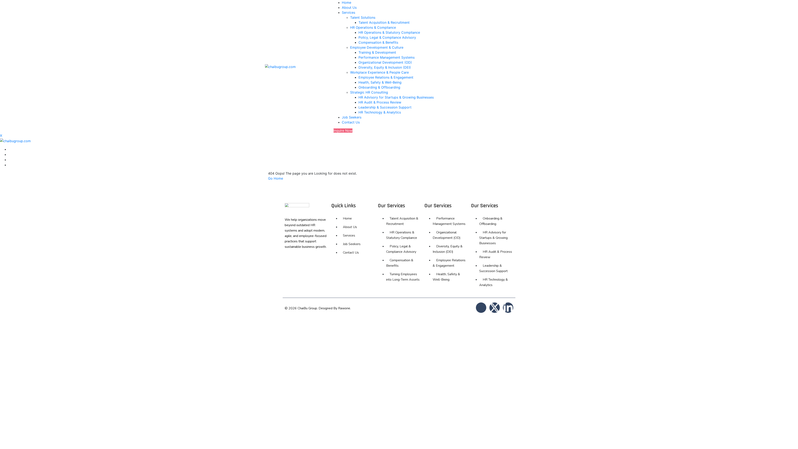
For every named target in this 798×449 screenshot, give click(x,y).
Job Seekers (351, 117)
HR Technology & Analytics (379, 112)
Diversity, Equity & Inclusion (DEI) (384, 67)
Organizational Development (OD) (385, 62)
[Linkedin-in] (508, 307)
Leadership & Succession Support (384, 107)
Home (346, 2)
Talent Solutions (362, 17)
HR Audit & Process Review (379, 102)
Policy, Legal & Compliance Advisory (387, 37)
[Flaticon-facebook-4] (481, 307)
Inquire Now (343, 130)
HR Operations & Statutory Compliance (389, 32)
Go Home (275, 178)
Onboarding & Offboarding (379, 87)
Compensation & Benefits (378, 42)
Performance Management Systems (386, 57)
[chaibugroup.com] (280, 66)
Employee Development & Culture (376, 47)
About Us (349, 7)
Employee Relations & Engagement (385, 77)
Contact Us (351, 122)
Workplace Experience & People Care (379, 72)
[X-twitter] (494, 307)
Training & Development (377, 52)
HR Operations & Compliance (373, 27)
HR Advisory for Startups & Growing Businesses (396, 97)
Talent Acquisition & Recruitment (384, 22)
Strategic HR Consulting (369, 92)
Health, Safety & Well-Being (379, 82)
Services (348, 12)
